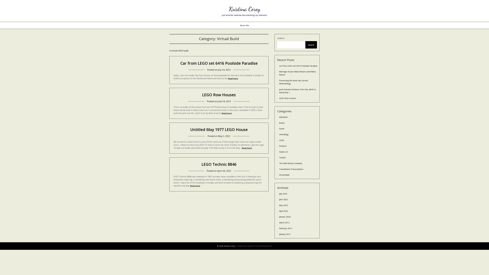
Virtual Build (284, 175)
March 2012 (284, 222)
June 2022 (283, 199)
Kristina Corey (244, 9)
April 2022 (283, 211)
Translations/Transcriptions (291, 169)
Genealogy (284, 134)
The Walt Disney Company (290, 163)
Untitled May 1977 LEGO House (219, 129)
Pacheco (283, 146)
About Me (244, 25)
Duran (281, 128)
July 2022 (283, 193)
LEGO (281, 140)
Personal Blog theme (263, 246)
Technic (282, 157)
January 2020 (285, 216)
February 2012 (285, 228)
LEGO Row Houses (219, 94)
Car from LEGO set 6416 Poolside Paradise (219, 63)
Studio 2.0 (283, 151)
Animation (283, 117)
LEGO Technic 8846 (218, 164)
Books (282, 123)
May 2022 (283, 205)
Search (280, 38)
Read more (233, 78)
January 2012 (285, 234)
